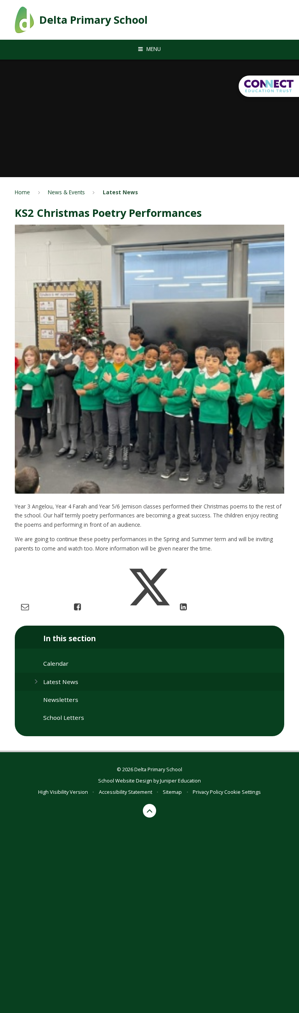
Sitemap (172, 791)
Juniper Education (180, 780)
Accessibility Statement (125, 791)
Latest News (120, 192)
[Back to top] (150, 811)
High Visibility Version (63, 791)
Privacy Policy (208, 791)
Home (22, 192)
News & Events (66, 192)
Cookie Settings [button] (242, 791)
